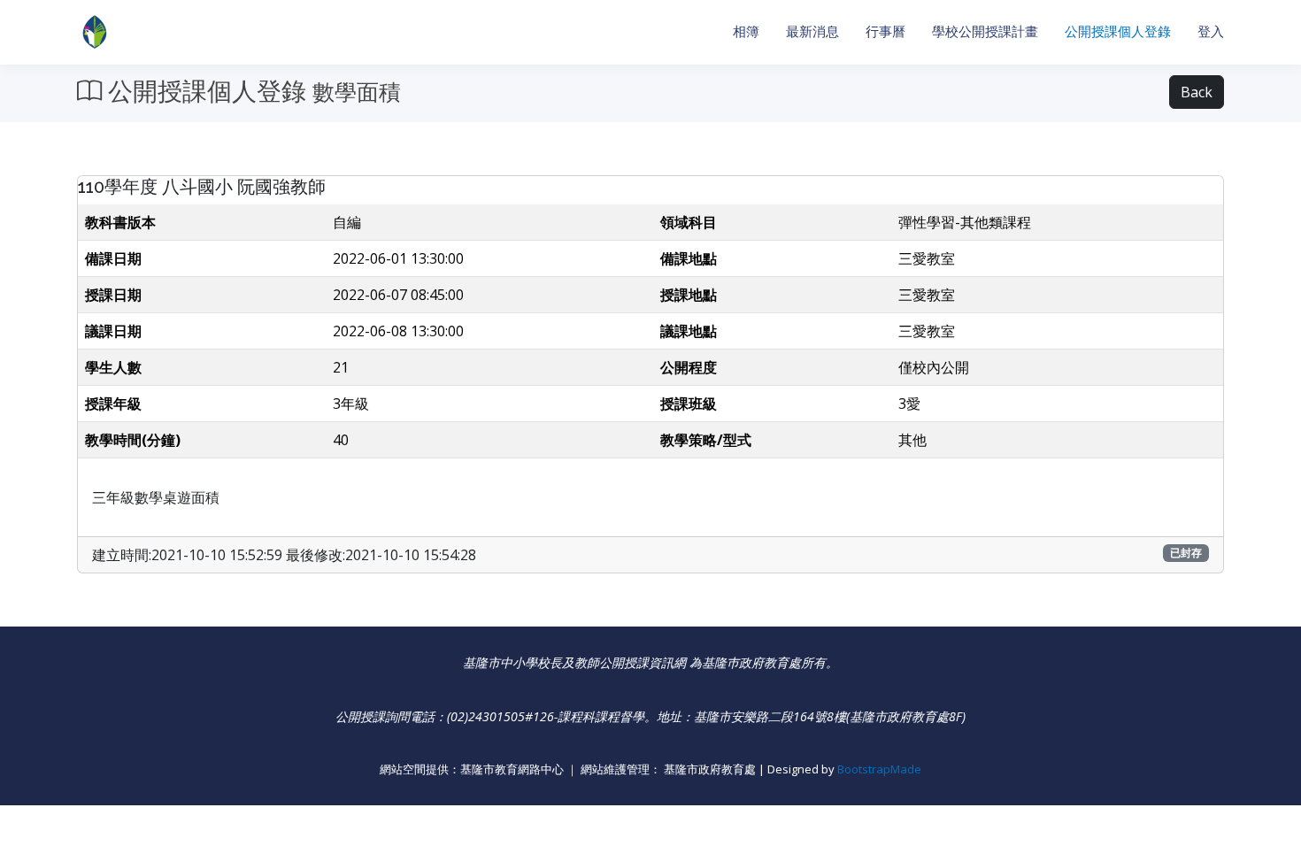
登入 (1210, 31)
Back (1196, 92)
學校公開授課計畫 (985, 31)
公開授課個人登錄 (1118, 31)
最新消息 (812, 31)
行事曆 (885, 31)
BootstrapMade (879, 769)
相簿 (746, 31)
